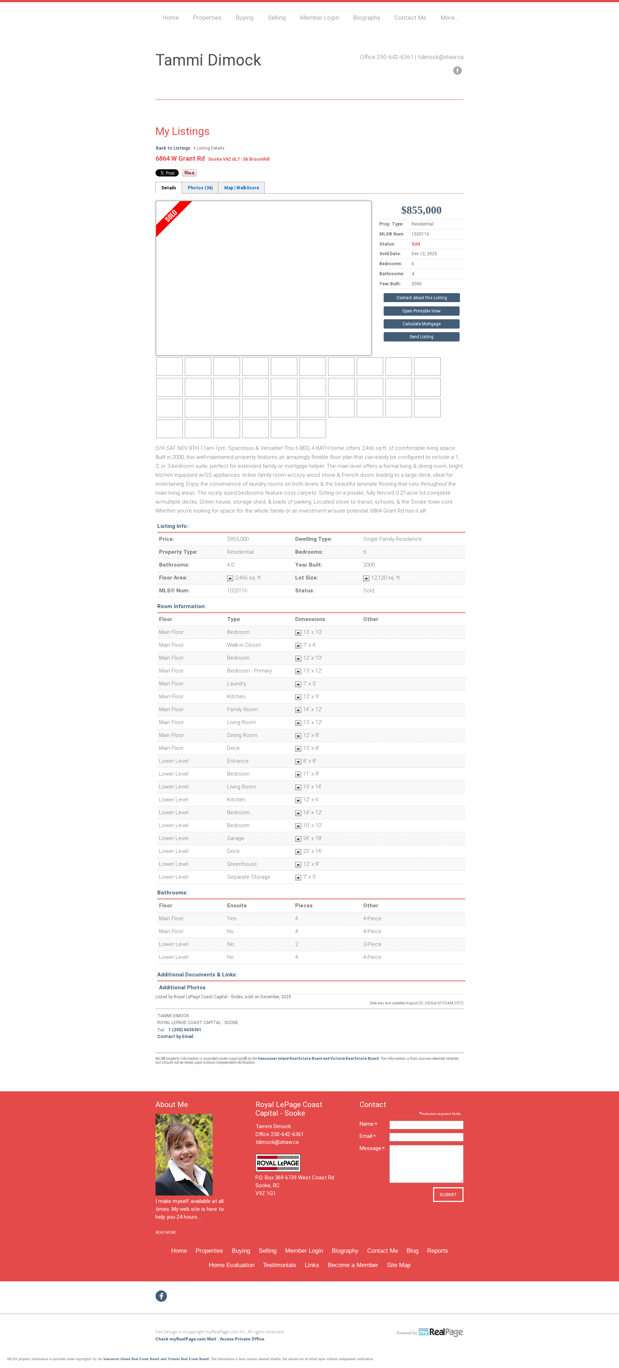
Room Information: (181, 606)
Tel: (161, 1030)
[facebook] (457, 70)
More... (450, 17)
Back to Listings (173, 148)
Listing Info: (172, 526)
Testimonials (279, 1265)
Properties (207, 17)
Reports (437, 1250)
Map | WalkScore (241, 187)
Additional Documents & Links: (197, 974)
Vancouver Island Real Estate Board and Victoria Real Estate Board (318, 1059)
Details (169, 187)
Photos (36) (200, 187)
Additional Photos (182, 987)
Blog (412, 1250)
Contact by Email (175, 1036)
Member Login (319, 17)
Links (312, 1265)
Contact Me (410, 17)
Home (171, 17)
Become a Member (353, 1265)
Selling (277, 17)
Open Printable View (421, 311)
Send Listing (421, 336)
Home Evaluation (231, 1265)
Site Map (399, 1265)
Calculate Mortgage (422, 323)
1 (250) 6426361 (184, 1029)
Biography (366, 17)
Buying (245, 17)
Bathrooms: (172, 892)
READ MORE (165, 1232)
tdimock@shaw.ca (441, 57)
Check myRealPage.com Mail (185, 1339)
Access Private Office (242, 1339)
